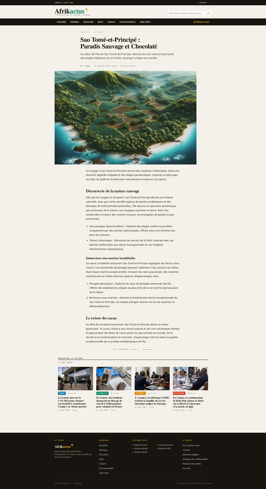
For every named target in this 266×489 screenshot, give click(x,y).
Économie (88, 21)
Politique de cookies (192, 463)
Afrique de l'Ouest (165, 445)
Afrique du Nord (141, 445)
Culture (111, 21)
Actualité (61, 21)
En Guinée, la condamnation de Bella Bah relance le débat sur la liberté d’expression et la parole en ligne (188, 402)
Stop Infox (145, 21)
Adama (87, 66)
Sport (100, 21)
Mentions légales (191, 454)
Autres (87, 32)
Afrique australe (140, 452)
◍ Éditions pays (201, 21)
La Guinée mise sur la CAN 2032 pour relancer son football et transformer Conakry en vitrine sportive (72, 402)
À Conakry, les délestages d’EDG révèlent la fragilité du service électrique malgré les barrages (152, 400)
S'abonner (202, 3)
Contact (186, 450)
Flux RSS (186, 468)
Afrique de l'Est (164, 448)
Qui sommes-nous (191, 445)
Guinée (99, 32)
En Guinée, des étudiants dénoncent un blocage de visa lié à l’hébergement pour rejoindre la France (109, 402)
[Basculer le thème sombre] (210, 3)
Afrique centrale (140, 448)
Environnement (127, 21)
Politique (74, 21)
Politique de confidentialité (195, 459)
